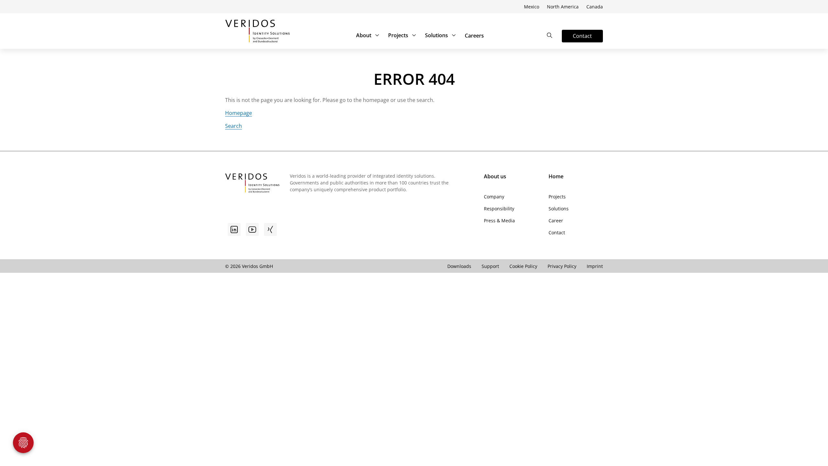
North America (563, 7)
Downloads (459, 266)
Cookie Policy (523, 266)
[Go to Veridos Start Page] (257, 31)
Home (556, 176)
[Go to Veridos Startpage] (252, 183)
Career (556, 220)
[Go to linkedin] (234, 229)
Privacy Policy (562, 266)
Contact (557, 232)
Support (490, 266)
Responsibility (499, 208)
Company (494, 197)
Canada (594, 7)
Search (233, 125)
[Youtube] (252, 229)
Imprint (595, 266)
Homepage (238, 112)
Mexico (531, 7)
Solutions (436, 35)
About (363, 35)
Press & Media (499, 220)
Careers (474, 35)
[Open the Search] (549, 35)
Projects (398, 35)
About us (495, 176)
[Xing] (270, 229)
